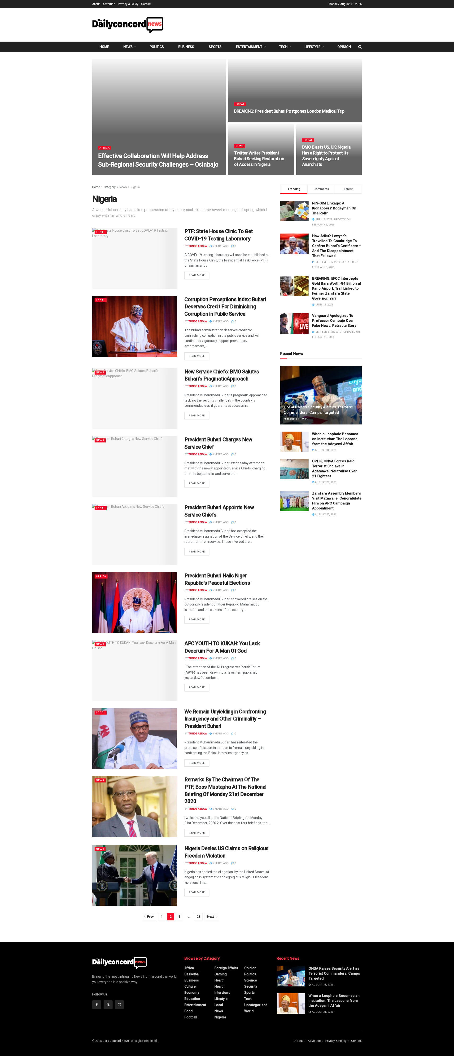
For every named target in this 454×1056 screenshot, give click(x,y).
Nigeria (135, 187)
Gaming (220, 974)
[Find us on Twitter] (108, 1004)
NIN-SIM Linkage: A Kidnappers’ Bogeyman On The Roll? (334, 208)
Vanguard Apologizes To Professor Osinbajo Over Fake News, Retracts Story (334, 321)
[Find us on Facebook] (96, 1004)
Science (250, 980)
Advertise (109, 4)
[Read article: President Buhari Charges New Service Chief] (134, 466)
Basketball (192, 974)
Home (104, 47)
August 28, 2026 (325, 514)
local (240, 104)
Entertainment (249, 47)
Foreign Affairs (226, 968)
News (128, 47)
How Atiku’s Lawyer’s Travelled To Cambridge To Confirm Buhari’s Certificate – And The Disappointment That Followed (336, 246)
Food (188, 1011)
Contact (146, 4)
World (249, 1011)
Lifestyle (312, 47)
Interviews (222, 992)
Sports (215, 47)
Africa (105, 147)
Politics (157, 47)
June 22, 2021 (245, 173)
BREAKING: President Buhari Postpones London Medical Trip (289, 111)
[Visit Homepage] (127, 24)
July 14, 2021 (134, 173)
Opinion (344, 47)
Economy (191, 992)
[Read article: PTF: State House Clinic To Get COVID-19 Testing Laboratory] (134, 258)
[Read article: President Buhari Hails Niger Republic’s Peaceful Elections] (134, 602)
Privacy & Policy (128, 4)
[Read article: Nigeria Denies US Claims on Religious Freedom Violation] (134, 875)
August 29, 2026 (325, 482)
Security (250, 986)
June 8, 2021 (312, 173)
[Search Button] (360, 47)
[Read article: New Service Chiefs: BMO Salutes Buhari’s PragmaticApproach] (134, 398)
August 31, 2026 (297, 419)
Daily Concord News (116, 1041)
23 (198, 916)
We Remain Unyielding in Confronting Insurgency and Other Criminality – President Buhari (225, 719)
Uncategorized (255, 1005)
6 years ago (220, 246)
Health (219, 980)
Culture (190, 986)
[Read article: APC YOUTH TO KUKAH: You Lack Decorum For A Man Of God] (134, 670)
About (96, 4)
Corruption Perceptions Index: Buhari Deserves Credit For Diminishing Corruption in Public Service (225, 306)
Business (186, 47)
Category (110, 187)
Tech (283, 47)
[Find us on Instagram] (119, 1004)
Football (190, 1017)
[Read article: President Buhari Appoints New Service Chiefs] (134, 534)
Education (192, 999)
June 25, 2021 (245, 120)
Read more (199, 275)
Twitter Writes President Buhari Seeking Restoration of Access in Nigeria (259, 158)
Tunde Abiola (111, 173)
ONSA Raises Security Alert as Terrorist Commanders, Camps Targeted (334, 973)
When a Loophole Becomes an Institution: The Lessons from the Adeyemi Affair (335, 439)
